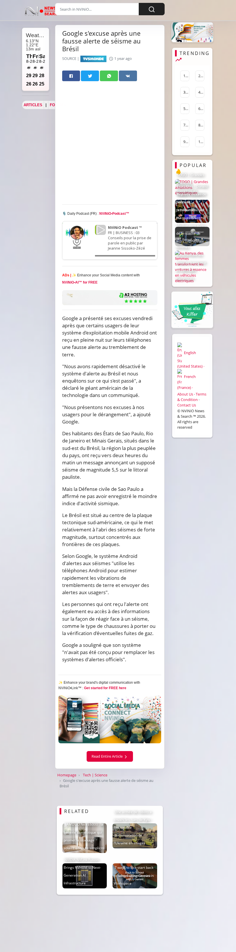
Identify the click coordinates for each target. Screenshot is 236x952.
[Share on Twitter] (90, 76)
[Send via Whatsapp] (109, 76)
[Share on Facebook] (71, 76)
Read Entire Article (107, 756)
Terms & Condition (191, 397)
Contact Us (186, 405)
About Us (185, 394)
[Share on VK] (128, 76)
